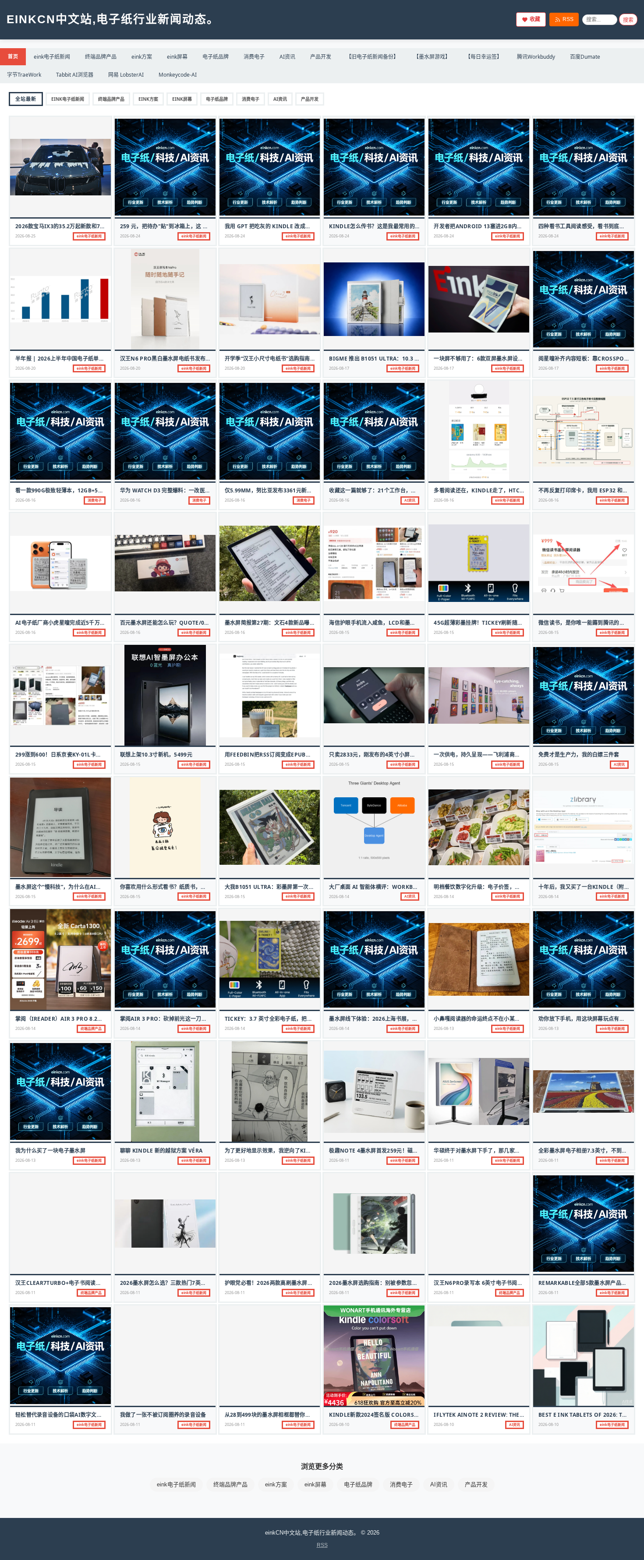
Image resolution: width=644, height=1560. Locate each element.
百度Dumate (585, 56)
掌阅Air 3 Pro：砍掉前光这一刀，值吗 (169, 1018)
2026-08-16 (25, 500)
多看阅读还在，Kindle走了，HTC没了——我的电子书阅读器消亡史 (517, 490)
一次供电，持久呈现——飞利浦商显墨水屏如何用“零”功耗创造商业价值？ (522, 754)
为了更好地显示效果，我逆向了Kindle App (279, 1150)
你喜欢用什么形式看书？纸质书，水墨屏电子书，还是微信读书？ (198, 887)
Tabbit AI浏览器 (74, 74)
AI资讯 (287, 56)
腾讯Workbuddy (536, 56)
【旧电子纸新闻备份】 (372, 56)
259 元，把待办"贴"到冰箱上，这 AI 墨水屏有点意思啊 (186, 226)
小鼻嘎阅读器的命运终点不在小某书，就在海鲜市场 (496, 1018)
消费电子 (254, 56)
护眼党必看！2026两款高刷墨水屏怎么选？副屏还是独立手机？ (301, 1283)
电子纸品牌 (215, 56)
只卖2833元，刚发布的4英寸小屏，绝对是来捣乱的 (391, 754)
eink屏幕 (177, 56)
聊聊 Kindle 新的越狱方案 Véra (161, 1150)
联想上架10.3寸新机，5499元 (156, 754)
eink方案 (141, 56)
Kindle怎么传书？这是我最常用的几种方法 (382, 226)
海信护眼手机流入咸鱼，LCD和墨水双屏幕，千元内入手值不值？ (407, 622)
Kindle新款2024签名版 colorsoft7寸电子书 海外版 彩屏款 (407, 1415)
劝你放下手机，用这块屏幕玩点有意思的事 (589, 1018)
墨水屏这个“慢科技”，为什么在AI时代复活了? (70, 887)
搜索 (628, 20)
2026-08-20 (25, 368)
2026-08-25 (25, 236)
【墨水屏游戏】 (432, 56)
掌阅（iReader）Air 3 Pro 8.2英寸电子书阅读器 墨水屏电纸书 (94, 1018)
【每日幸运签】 (483, 56)
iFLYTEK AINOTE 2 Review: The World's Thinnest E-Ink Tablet (524, 1415)
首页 (13, 56)
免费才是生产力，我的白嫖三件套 (578, 754)
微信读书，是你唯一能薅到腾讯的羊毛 (584, 622)
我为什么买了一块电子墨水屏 (50, 1150)
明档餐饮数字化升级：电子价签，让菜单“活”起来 (493, 887)
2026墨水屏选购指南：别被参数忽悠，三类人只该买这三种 (400, 1283)
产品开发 (320, 56)
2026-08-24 (130, 236)
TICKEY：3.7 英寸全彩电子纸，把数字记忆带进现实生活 (293, 1018)
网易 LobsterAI (126, 74)
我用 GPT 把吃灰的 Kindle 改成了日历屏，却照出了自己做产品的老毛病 (314, 226)
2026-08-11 (339, 1160)
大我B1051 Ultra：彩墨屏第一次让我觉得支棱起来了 (291, 887)
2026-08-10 (339, 1424)
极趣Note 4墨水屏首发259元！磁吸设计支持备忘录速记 (398, 1150)
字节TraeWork (24, 74)
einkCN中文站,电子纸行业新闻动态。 (113, 19)
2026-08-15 (339, 632)
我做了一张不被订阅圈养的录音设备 (163, 1415)
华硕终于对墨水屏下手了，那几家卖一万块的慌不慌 (496, 1150)
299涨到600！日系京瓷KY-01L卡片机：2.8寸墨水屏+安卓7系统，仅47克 (103, 754)
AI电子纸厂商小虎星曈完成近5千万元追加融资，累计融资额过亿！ (95, 622)
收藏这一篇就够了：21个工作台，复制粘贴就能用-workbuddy (408, 490)
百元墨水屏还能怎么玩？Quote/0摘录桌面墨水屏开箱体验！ (194, 622)
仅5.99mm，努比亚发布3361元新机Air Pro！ (282, 490)
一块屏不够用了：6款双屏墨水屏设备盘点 (484, 358)
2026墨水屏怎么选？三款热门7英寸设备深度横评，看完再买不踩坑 (201, 1283)
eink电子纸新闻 (52, 56)
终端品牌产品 (101, 56)
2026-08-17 (339, 368)
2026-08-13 (444, 1028)
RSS (568, 19)
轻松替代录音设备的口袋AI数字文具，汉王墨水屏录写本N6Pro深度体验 (103, 1415)
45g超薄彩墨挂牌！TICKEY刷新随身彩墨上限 (489, 622)
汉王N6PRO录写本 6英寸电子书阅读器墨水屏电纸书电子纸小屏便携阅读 (521, 1283)
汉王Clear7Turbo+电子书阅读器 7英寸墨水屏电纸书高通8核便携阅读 (102, 1283)
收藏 (535, 19)
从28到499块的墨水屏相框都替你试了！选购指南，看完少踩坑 (300, 1415)
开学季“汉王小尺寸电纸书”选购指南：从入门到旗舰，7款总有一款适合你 (312, 358)
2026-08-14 (339, 896)
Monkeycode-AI (178, 74)
